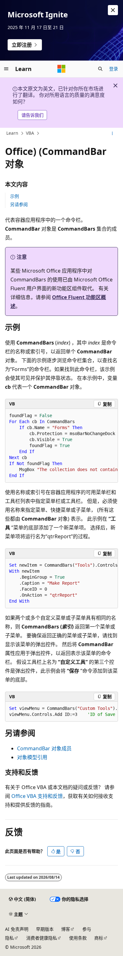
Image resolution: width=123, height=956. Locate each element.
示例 (14, 196)
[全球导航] (6, 68)
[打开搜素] (100, 68)
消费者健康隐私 (41, 938)
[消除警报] (113, 10)
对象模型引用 (32, 757)
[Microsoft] (61, 69)
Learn (12, 133)
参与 (86, 929)
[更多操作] (112, 133)
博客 (65, 929)
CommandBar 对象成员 (44, 748)
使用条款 (78, 938)
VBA (30, 133)
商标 (98, 938)
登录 (113, 69)
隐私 (9, 938)
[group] (61, 446)
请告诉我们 (32, 115)
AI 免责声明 (16, 929)
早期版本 (45, 929)
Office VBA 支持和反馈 (37, 796)
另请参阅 (19, 204)
